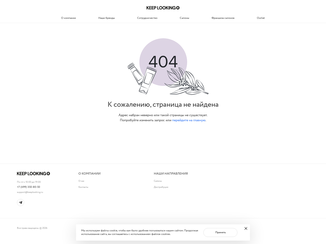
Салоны (158, 181)
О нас (81, 181)
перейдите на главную (189, 120)
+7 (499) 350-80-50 (28, 187)
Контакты (83, 187)
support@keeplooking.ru (30, 192)
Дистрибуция (161, 187)
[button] (89, 174)
